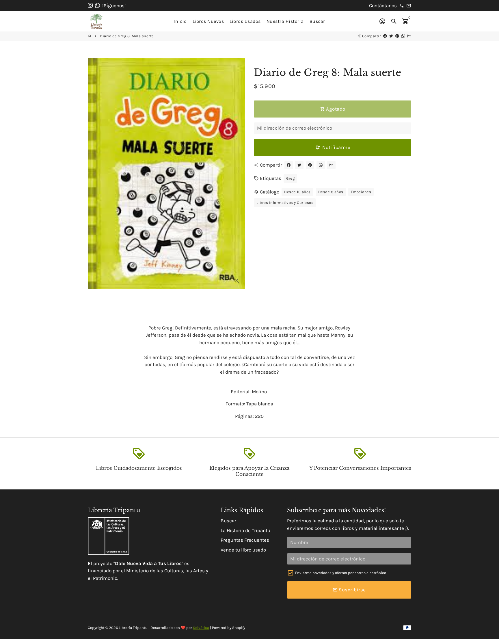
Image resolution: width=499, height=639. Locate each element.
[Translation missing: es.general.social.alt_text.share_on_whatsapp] (403, 36)
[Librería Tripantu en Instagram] (90, 5)
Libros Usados (245, 21)
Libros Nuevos (208, 21)
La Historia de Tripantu (245, 530)
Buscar (317, 21)
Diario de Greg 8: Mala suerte (127, 36)
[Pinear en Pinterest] (397, 36)
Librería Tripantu (133, 627)
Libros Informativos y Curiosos (284, 202)
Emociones (361, 191)
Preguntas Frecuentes (245, 540)
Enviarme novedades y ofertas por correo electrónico (340, 573)
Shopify (238, 627)
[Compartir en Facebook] (385, 36)
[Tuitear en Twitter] (391, 36)
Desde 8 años (330, 191)
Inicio (180, 21)
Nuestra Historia (285, 21)
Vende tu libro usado (243, 550)
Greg (290, 178)
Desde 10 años (297, 191)
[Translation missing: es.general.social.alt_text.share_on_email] (409, 36)
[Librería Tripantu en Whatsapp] (97, 5)
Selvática (201, 627)
